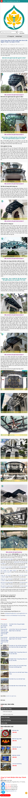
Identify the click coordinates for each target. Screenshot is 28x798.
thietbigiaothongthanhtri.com (11, 613)
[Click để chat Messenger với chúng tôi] (3, 784)
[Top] (26, 793)
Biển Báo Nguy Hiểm (17, 738)
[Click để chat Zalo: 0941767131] (3, 788)
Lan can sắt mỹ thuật (6, 567)
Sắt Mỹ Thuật (19, 36)
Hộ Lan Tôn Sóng (5, 717)
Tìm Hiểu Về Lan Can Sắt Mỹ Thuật (17, 679)
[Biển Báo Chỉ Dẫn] (6, 758)
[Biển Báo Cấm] (6, 733)
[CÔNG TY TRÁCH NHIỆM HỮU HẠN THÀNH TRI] (14, 17)
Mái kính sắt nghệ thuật (7, 582)
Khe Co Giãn (4, 723)
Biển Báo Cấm (15, 730)
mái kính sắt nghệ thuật (11, 696)
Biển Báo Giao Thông (6, 708)
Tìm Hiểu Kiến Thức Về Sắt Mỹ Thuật (17, 685)
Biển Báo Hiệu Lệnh (16, 747)
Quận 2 (5, 572)
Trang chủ (11, 36)
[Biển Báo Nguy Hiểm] (6, 742)
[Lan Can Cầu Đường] (6, 767)
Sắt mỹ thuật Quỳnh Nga (7, 559)
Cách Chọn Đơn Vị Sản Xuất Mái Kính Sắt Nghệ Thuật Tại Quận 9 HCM (14, 41)
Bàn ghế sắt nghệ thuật (6, 586)
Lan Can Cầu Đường (6, 720)
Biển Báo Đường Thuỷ (8, 714)
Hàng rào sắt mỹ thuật (6, 579)
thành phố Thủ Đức (19, 562)
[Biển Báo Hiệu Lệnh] (6, 750)
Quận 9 (4, 563)
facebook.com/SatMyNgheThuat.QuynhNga (15, 615)
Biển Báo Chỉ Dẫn (16, 755)
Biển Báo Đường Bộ (7, 711)
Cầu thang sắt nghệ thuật (8, 570)
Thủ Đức (21, 567)
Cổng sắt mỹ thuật (6, 575)
